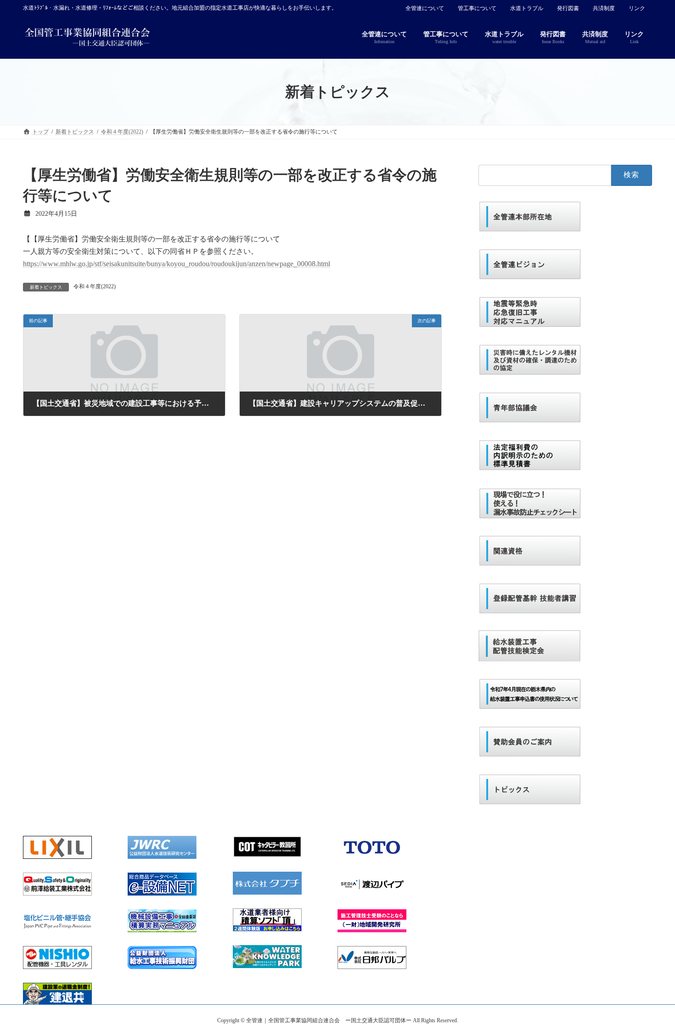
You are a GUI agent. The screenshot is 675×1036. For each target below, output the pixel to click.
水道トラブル (526, 8)
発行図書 (568, 8)
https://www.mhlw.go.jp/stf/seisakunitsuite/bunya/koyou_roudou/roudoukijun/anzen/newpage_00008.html (176, 264)
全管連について (424, 8)
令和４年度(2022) (94, 286)
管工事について (477, 8)
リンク (637, 8)
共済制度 (604, 8)
